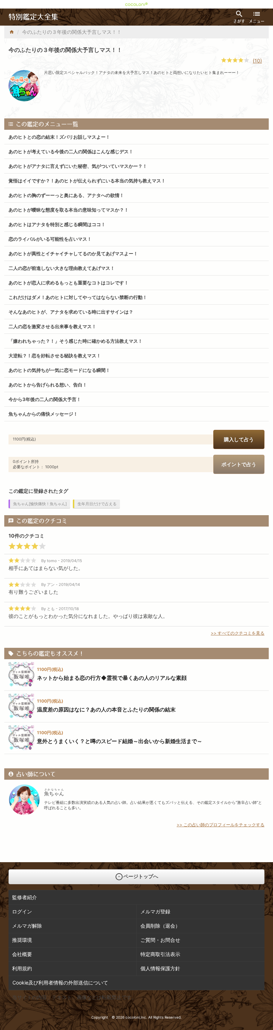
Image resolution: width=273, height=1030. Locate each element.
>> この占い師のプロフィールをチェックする (220, 824)
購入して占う (239, 439)
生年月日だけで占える (97, 503)
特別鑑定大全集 (33, 17)
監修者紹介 (24, 897)
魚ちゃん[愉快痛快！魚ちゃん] (40, 503)
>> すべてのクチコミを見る (237, 633)
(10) (257, 61)
